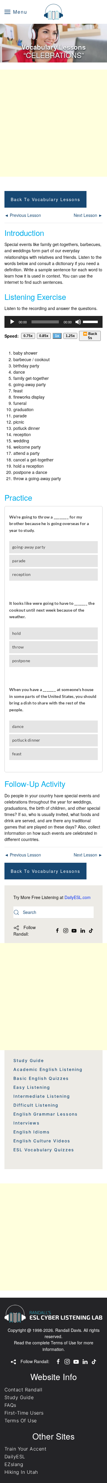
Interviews (26, 1122)
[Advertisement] (53, 123)
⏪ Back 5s (90, 336)
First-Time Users (24, 1413)
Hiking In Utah (21, 1472)
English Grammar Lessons (45, 1113)
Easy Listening (31, 1087)
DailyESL (14, 1456)
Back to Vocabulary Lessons (45, 199)
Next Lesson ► (88, 215)
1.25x (70, 336)
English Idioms (31, 1131)
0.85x (43, 336)
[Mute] (78, 322)
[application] (53, 322)
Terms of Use (63, 1343)
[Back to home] (53, 12)
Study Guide (28, 1060)
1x (57, 336)
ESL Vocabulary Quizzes (43, 1149)
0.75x (28, 336)
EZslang (13, 1464)
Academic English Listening (48, 1069)
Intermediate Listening (41, 1096)
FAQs (10, 1405)
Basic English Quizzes (41, 1078)
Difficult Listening (36, 1105)
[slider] (91, 321)
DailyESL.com (77, 897)
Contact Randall (23, 1390)
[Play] (12, 322)
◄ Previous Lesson (22, 215)
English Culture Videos (41, 1140)
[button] (15, 12)
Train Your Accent (25, 1449)
